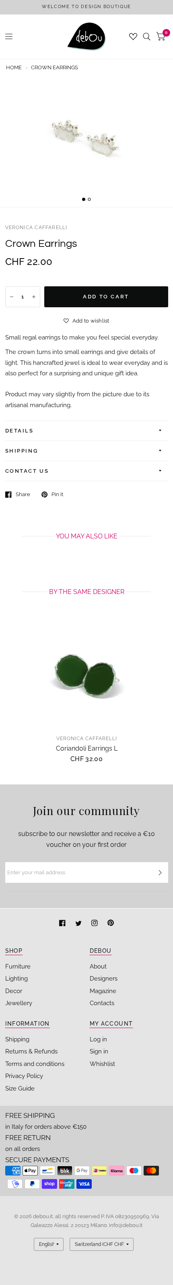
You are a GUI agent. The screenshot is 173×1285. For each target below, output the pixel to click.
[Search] (146, 36)
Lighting (16, 978)
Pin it (57, 494)
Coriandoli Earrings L (86, 748)
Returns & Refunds (31, 1051)
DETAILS (19, 431)
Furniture (18, 966)
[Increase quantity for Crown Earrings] (34, 297)
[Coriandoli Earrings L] (86, 674)
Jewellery (18, 1003)
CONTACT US (27, 471)
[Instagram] (95, 924)
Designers (103, 978)
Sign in (99, 1051)
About (98, 966)
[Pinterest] (110, 924)
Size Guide (20, 1088)
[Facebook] (63, 924)
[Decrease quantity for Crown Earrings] (12, 297)
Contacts (102, 1003)
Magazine (103, 991)
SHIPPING (21, 451)
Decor (13, 991)
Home (14, 67)
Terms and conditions (34, 1064)
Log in (98, 1039)
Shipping (17, 1039)
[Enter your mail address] (160, 872)
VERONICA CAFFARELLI (36, 227)
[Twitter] (79, 924)
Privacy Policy (24, 1076)
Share (23, 494)
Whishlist (102, 1064)
